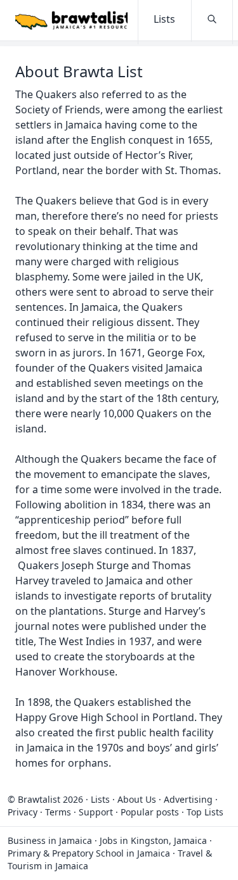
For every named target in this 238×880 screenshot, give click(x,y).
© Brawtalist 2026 (45, 799)
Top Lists (205, 812)
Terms (58, 812)
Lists (100, 799)
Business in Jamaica (50, 840)
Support (96, 812)
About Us (136, 799)
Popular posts (150, 812)
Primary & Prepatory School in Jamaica (89, 853)
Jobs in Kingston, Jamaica (153, 840)
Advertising (188, 799)
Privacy (22, 812)
